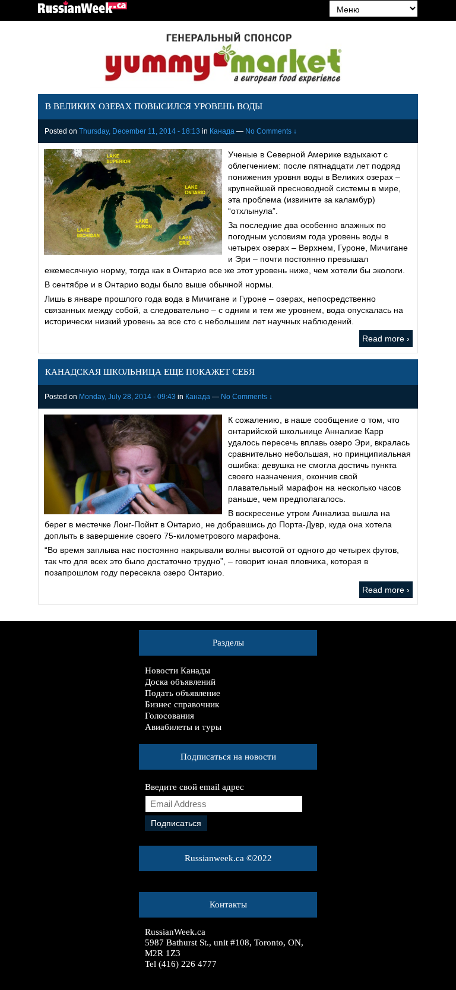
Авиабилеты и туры (183, 727)
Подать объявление (182, 693)
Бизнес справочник (182, 704)
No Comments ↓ (271, 131)
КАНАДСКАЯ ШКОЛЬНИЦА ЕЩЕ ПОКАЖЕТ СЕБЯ (150, 372)
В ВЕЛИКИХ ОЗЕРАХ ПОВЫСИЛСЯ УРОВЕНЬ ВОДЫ (153, 106)
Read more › (386, 338)
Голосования (169, 715)
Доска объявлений (180, 682)
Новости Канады (177, 670)
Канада (222, 131)
